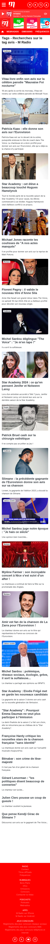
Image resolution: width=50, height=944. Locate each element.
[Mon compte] (46, 4)
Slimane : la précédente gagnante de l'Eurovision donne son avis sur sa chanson (25, 482)
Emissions (27, 32)
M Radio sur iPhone (25, 913)
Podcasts (25, 902)
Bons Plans (25, 883)
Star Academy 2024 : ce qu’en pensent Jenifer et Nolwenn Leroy (22, 386)
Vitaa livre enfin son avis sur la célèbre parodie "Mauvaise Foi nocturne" (23, 82)
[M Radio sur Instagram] (35, 939)
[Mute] (45, 14)
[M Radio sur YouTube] (28, 939)
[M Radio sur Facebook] (15, 939)
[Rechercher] (40, 4)
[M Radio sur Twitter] (21, 939)
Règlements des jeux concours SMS (25, 927)
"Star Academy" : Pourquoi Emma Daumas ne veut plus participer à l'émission (21, 714)
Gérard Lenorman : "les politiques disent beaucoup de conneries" (23, 781)
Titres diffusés (25, 872)
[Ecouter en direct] (35, 4)
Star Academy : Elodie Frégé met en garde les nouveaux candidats (25, 692)
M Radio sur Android (25, 916)
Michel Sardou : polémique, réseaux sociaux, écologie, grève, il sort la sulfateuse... (25, 675)
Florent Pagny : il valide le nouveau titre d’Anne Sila (20, 291)
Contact (25, 869)
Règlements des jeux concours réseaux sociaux (25, 924)
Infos (25, 886)
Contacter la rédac (25, 894)
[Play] (3, 13)
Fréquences (25, 875)
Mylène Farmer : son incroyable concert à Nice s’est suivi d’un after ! (24, 575)
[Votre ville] (29, 4)
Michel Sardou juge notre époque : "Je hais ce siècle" (25, 530)
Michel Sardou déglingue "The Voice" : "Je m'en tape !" (23, 340)
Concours (25, 891)
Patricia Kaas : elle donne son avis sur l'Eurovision (22, 130)
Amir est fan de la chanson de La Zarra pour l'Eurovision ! (24, 623)
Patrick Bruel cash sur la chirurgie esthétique (19, 436)
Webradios (13, 32)
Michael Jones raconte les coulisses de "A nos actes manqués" (20, 243)
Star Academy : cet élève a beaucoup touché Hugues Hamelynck (20, 187)
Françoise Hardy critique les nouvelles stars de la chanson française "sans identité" (22, 739)
